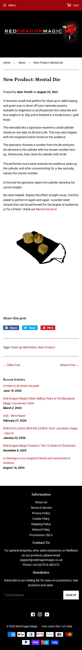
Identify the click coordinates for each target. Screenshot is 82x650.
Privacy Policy (41, 513)
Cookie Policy (41, 518)
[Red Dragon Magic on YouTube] (47, 615)
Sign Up (71, 595)
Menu (12, 5)
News (22, 62)
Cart (76, 5)
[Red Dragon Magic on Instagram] (40, 615)
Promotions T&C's (41, 535)
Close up (16, 347)
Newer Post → (69, 365)
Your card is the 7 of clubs (56, 626)
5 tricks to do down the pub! (21, 386)
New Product (46, 347)
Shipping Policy (41, 524)
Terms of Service (41, 507)
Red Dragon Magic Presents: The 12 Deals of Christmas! (39, 445)
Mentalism (30, 347)
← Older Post (11, 365)
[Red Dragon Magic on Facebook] (33, 615)
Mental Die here (46, 209)
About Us (41, 502)
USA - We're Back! (14, 415)
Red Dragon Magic (27, 626)
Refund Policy (41, 529)
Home (6, 62)
